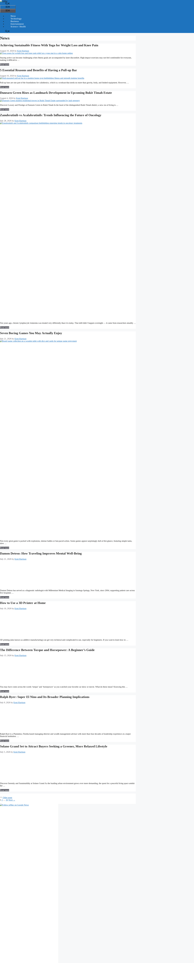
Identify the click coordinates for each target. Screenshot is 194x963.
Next (11, 800)
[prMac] (4, 1)
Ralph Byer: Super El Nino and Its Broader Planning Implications (44, 697)
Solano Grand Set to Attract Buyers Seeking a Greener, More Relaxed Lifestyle (53, 746)
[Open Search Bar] (7, 4)
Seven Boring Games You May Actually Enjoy (31, 333)
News (13, 16)
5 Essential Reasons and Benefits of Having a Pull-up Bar (38, 70)
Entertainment (17, 24)
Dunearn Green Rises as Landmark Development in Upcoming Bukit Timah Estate (56, 92)
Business (15, 21)
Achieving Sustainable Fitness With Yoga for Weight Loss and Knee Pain (49, 45)
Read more (4, 64)
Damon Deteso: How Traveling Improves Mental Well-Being (41, 553)
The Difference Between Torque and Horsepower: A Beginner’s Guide (47, 650)
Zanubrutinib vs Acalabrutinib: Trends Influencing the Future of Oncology (50, 115)
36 (7, 800)
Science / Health (18, 26)
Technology (16, 18)
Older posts (7, 797)
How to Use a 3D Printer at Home (23, 603)
